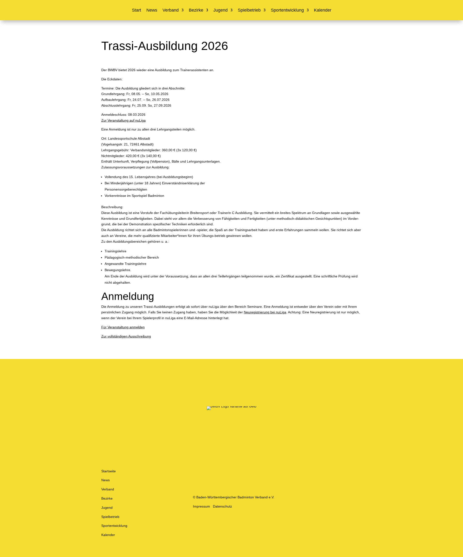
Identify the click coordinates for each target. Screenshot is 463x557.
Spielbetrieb (249, 10)
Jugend (220, 10)
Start (136, 10)
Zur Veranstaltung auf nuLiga (123, 120)
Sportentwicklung (287, 10)
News (151, 10)
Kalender (322, 10)
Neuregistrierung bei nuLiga (265, 312)
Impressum (201, 506)
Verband (171, 10)
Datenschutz (222, 506)
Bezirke (196, 10)
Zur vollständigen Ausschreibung (126, 336)
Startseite (108, 471)
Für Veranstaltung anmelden (123, 327)
